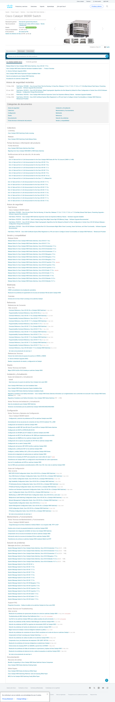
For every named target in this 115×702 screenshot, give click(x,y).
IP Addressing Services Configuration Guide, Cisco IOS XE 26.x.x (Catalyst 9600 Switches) (33, 484)
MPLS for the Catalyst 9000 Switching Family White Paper (24, 676)
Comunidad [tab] (30, 51)
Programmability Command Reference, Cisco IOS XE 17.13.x (25, 345)
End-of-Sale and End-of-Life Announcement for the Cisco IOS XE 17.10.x (28, 200)
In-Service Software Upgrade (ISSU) (16, 71)
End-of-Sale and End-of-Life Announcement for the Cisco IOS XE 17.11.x (28, 198)
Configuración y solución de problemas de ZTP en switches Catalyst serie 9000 (30, 418)
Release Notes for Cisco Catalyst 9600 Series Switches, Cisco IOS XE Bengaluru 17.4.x (31, 259)
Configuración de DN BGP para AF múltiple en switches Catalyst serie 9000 (28, 432)
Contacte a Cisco (94, 47)
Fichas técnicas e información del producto (20, 120)
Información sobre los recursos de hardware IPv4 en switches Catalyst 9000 (29, 536)
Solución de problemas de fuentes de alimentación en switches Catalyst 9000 (30, 627)
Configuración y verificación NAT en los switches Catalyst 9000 (25, 448)
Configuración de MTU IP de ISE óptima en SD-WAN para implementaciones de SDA (31, 435)
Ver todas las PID (23, 31)
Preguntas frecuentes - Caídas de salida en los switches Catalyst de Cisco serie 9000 (31, 605)
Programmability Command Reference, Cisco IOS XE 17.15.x (25, 334)
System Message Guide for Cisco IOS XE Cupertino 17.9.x (24, 585)
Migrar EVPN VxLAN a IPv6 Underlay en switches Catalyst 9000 (25, 370)
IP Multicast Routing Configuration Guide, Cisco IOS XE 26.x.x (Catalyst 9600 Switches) (33, 486)
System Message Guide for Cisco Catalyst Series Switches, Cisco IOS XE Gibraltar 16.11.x (32, 561)
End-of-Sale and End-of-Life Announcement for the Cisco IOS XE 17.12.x (28, 190)
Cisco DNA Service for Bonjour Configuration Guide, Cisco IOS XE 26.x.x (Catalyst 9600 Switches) (35, 476)
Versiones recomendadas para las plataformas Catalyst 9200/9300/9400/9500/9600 (31, 406)
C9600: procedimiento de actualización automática (22, 290)
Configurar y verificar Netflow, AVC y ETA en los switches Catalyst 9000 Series (29, 451)
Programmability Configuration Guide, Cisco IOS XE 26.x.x (25, 503)
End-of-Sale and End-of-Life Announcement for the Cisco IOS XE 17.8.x (29, 165)
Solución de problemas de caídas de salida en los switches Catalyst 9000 (29, 637)
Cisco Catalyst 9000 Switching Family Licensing (21, 133)
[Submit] (106, 56)
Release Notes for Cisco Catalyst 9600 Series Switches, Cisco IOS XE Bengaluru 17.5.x (31, 257)
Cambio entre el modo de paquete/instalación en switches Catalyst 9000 (28, 528)
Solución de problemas (62, 118)
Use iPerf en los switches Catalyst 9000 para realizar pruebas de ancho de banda (31, 619)
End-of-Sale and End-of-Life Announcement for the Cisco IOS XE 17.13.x (28, 195)
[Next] (102, 28)
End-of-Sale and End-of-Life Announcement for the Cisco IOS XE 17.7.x (29, 167)
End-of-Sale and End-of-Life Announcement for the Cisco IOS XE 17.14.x (28, 192)
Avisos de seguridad (13, 108)
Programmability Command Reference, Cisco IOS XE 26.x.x (25, 313)
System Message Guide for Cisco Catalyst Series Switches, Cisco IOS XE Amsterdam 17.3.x (33, 548)
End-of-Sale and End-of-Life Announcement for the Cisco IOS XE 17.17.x (28, 182)
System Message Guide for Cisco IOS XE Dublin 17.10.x (23, 599)
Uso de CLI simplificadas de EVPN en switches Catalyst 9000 (24, 462)
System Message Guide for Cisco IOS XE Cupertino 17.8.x (24, 588)
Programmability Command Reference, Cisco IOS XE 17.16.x (25, 329)
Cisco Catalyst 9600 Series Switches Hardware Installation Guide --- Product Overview (30, 68)
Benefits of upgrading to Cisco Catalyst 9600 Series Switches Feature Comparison (30, 662)
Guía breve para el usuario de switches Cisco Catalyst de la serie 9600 (28, 382)
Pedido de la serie (31, 27)
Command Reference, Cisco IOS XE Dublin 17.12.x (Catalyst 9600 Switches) (30, 348)
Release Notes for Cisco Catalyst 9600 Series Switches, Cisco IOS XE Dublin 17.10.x (31, 275)
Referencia (59, 115)
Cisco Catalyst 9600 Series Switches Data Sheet (21, 148)
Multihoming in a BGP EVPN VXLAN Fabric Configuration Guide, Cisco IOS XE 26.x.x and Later (34, 495)
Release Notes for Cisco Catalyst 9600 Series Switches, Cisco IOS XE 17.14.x (29, 240)
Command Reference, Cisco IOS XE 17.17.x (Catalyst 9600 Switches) (28, 321)
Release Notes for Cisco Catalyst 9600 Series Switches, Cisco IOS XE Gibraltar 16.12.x (31, 278)
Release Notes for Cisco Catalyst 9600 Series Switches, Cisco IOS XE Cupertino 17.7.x (31, 267)
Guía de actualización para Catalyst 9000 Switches (20, 76)
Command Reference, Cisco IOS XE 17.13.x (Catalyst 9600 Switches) (28, 342)
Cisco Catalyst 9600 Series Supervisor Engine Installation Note (23, 73)
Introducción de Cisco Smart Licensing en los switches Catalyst (25, 298)
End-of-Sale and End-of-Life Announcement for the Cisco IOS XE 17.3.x (29, 170)
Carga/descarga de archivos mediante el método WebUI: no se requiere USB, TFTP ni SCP (34, 524)
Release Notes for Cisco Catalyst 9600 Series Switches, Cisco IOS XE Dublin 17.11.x (31, 273)
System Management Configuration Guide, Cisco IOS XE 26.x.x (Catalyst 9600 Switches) (33, 505)
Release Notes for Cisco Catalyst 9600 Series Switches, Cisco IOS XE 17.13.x (29, 243)
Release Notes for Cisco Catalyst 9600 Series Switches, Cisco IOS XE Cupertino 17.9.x (31, 262)
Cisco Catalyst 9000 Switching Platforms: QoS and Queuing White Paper (28, 673)
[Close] (47, 694)
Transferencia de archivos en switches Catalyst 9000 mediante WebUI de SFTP (29, 539)
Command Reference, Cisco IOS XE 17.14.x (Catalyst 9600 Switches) (28, 337)
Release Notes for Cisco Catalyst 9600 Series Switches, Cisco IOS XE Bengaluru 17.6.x (31, 254)
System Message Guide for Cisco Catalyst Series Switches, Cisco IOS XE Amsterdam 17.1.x (33, 553)
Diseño (10, 115)
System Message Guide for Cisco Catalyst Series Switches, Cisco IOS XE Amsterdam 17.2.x (33, 550)
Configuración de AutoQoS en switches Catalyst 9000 (22, 424)
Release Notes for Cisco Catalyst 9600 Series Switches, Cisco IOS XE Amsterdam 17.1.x (32, 251)
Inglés (108, 47)
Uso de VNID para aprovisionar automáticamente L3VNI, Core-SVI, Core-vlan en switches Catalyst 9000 (36, 465)
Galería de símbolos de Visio (13, 33)
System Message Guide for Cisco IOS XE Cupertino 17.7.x (24, 591)
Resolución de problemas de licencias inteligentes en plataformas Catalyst (29, 643)
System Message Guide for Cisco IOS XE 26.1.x (21, 564)
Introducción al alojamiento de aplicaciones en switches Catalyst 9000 (27, 454)
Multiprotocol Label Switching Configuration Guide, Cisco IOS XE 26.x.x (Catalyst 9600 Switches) (35, 497)
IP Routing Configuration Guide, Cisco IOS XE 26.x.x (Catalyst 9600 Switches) (30, 511)
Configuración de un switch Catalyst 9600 (19, 443)
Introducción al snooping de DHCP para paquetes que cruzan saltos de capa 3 (30, 457)
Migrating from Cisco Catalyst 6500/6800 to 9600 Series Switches (26, 151)
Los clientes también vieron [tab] (14, 62)
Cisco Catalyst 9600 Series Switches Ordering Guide (22, 665)
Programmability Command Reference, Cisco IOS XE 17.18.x (25, 318)
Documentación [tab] (11, 51)
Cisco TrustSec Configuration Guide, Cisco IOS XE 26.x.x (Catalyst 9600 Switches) (31, 478)
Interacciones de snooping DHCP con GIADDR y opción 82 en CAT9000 (28, 645)
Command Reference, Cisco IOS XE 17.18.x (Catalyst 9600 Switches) (28, 315)
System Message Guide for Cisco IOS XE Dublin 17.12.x (23, 593)
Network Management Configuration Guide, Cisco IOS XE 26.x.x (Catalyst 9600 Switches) (33, 500)
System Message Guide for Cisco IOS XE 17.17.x (21, 569)
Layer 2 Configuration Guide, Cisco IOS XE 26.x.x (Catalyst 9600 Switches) (29, 492)
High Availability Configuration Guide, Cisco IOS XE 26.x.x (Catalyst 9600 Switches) (31, 481)
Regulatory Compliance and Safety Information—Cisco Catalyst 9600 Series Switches (31, 398)
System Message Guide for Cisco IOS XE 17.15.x (21, 575)
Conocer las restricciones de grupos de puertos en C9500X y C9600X (27, 356)
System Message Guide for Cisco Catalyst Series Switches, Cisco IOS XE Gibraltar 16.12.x (32, 559)
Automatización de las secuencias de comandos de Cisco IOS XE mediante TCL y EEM (31, 422)
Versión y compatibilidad (62, 120)
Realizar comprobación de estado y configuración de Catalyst (25, 361)
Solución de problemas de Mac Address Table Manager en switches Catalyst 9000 (31, 621)
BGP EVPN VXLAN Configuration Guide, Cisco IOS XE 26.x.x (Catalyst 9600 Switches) (32, 473)
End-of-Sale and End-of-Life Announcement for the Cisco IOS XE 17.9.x (28, 184)
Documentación (12, 118)
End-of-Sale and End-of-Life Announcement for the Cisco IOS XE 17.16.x (28, 187)
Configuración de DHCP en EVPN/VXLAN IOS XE (21, 430)
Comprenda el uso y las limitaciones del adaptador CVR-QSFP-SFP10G (28, 640)
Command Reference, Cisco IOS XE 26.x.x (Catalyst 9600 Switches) (27, 310)
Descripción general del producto (28, 21)
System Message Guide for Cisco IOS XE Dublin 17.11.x (23, 596)
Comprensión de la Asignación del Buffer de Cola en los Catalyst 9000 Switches (30, 531)
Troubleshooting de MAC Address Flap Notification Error (24, 616)
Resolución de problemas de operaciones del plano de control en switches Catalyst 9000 (33, 613)
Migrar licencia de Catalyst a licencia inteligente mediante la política (27, 629)
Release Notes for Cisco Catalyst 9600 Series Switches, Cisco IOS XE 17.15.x (27, 66)
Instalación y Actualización (63, 108)
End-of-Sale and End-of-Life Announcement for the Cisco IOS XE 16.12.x (29, 175)
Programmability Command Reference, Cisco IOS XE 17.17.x (25, 323)
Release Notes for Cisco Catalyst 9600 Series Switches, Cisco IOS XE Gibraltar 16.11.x (31, 281)
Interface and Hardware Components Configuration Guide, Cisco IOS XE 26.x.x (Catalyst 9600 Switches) (37, 489)
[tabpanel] (57, 72)
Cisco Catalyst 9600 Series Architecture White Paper (22, 671)
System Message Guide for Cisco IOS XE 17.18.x (21, 567)
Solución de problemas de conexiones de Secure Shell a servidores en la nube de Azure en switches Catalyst (39, 632)
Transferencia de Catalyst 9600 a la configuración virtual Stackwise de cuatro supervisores (32, 459)
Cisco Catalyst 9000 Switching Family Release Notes (22, 139)
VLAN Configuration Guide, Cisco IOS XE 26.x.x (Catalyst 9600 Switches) (29, 508)
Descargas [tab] (21, 51)
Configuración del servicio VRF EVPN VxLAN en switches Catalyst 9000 (27, 446)
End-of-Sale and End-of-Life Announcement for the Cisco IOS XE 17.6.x (29, 162)
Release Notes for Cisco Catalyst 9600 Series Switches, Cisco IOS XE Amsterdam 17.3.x (32, 246)
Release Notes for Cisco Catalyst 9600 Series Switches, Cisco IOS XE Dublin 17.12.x (31, 270)
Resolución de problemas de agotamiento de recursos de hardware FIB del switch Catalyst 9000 (34, 292)
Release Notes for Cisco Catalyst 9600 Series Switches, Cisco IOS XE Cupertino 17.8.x (31, 265)
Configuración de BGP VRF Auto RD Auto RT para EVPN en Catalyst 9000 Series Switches (32, 427)
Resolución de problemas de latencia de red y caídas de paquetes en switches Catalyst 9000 (34, 651)
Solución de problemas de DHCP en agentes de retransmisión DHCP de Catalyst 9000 (32, 624)
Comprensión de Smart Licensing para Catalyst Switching (25, 635)
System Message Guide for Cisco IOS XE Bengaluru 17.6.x (24, 583)
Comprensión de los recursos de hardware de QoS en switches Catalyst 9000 (29, 533)
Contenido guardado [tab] (31, 62)
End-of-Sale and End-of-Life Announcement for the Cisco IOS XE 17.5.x (29, 173)
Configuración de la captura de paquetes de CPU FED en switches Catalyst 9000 (30, 440)
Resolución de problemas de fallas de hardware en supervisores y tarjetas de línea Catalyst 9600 (35, 648)
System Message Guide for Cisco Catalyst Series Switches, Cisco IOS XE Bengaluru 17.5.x (32, 556)
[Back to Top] (106, 680)
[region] (25, 697)
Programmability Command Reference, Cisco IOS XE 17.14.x (25, 340)
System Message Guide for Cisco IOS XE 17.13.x (21, 580)
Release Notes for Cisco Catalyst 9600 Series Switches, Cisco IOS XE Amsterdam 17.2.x (32, 248)
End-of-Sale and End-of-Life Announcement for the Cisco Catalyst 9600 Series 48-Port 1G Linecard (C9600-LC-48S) (41, 159)
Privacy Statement (7, 699)
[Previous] (55, 28)
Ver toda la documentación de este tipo (19, 351)
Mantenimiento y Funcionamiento (65, 110)
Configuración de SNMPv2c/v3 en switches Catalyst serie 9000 (25, 438)
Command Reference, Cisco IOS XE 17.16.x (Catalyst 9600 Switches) (28, 326)
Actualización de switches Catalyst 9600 (17, 78)
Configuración (12, 113)
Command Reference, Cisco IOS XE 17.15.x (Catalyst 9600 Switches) (28, 331)
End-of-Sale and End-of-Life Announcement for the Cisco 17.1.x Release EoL (30, 178)
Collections (11, 110)
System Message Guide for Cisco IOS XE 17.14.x (21, 577)
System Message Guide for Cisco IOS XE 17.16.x (21, 572)
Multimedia (59, 113)
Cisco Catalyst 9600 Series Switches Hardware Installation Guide (25, 391)
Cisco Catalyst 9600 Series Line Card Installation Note (22, 385)
